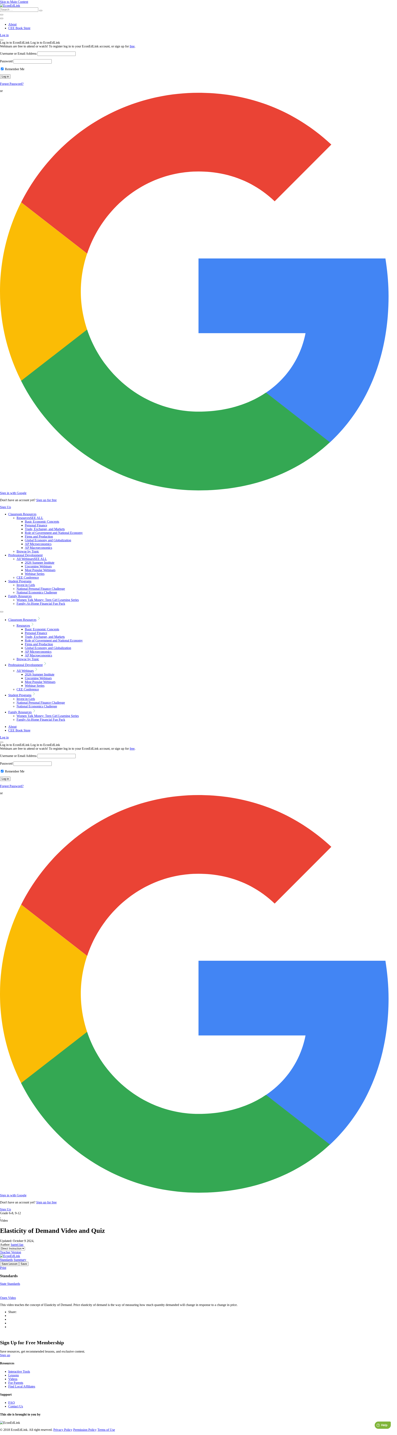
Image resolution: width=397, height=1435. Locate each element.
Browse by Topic (28, 551)
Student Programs (19, 581)
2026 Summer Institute (39, 562)
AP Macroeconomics (38, 547)
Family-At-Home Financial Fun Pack (41, 603)
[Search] (40, 10)
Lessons (13, 1375)
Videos (12, 1379)
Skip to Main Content (14, 2)
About (12, 24)
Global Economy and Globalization (48, 540)
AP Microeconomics (38, 544)
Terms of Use (106, 1429)
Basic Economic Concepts (42, 521)
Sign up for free (46, 500)
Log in (4, 35)
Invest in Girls (26, 585)
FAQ (11, 1402)
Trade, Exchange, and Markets (45, 529)
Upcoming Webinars (38, 566)
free (132, 46)
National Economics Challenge (37, 592)
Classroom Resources (22, 514)
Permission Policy (85, 1429)
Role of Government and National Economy (54, 533)
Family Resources (20, 596)
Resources (30, 518)
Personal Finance (36, 525)
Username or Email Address (18, 53)
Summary (20, 1259)
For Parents (15, 1382)
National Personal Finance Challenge (41, 588)
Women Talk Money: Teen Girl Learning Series (48, 600)
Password (6, 61)
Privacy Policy (62, 1429)
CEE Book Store (19, 28)
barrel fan (17, 1244)
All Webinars (32, 559)
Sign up (5, 1355)
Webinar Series (34, 574)
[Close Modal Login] (1, 40)
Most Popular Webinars (40, 570)
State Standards (10, 1283)
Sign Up (5, 507)
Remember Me (14, 69)
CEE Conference (28, 577)
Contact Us (15, 1406)
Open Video (8, 1298)
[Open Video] (198, 1291)
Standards (6, 1259)
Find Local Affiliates (21, 1386)
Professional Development (25, 555)
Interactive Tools (19, 1371)
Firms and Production (39, 536)
